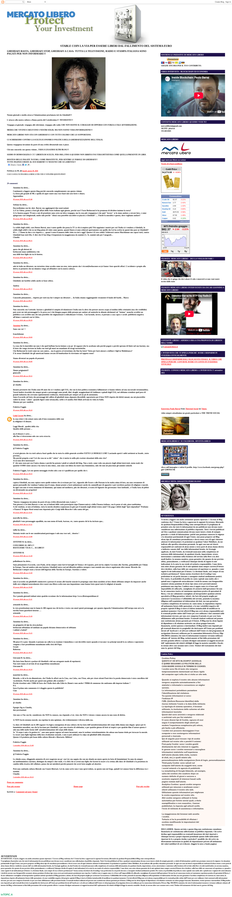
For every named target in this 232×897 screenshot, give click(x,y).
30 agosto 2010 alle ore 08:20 (22, 219)
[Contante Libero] (169, 347)
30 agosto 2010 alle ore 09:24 (22, 257)
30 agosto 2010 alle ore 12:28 (22, 556)
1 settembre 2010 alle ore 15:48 (23, 745)
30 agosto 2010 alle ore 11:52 (22, 524)
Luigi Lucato (18, 415)
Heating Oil (166, 209)
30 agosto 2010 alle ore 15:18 (22, 616)
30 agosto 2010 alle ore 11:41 (22, 512)
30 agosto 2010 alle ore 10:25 (22, 439)
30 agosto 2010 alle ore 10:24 (22, 410)
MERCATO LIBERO (41, 14)
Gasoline (165, 206)
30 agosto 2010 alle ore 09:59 (22, 320)
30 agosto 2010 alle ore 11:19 (22, 493)
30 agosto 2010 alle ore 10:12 (22, 376)
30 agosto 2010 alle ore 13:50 (22, 573)
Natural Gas (166, 203)
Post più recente (13, 786)
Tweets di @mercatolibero (171, 164)
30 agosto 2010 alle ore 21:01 (22, 694)
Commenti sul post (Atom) (27, 792)
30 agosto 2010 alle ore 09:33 (22, 289)
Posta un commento (15, 782)
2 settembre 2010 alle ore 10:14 (23, 777)
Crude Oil (165, 200)
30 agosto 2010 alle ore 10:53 (22, 474)
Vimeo (203, 409)
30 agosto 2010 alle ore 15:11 (22, 599)
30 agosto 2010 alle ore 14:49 (22, 587)
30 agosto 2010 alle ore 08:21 (22, 240)
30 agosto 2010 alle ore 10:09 (22, 361)
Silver (164, 215)
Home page (78, 786)
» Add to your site (185, 221)
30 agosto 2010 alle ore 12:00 (22, 536)
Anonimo (17, 325)
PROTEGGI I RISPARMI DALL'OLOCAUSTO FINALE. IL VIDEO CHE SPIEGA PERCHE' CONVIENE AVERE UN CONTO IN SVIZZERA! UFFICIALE (191, 361)
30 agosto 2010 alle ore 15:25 (22, 633)
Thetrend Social (191, 409)
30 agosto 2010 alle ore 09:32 (22, 272)
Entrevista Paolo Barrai (170, 409)
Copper (165, 218)
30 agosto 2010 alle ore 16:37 (22, 652)
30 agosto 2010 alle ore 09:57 (22, 301)
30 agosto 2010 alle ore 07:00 (22, 199)
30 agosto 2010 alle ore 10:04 (22, 337)
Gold (164, 212)
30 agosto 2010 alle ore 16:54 (22, 669)
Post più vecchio (142, 786)
